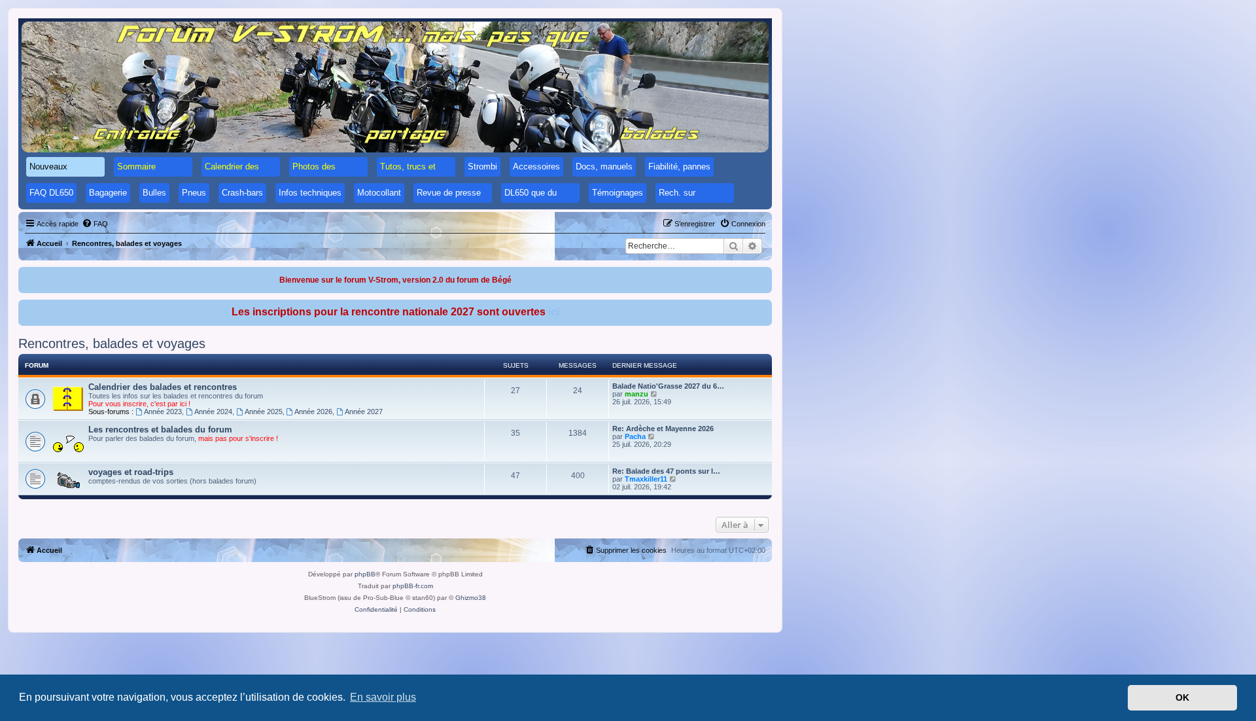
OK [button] (1182, 697)
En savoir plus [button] (383, 697)
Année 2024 (213, 411)
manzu (636, 394)
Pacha (635, 436)
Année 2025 (264, 411)
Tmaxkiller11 (646, 479)
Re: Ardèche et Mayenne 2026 (663, 428)
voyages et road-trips (130, 472)
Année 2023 (163, 411)
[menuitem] (95, 224)
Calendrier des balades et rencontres (162, 387)
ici (553, 311)
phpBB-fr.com (412, 585)
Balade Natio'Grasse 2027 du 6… (668, 386)
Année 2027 (364, 411)
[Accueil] (395, 87)
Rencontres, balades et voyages (111, 343)
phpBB (365, 574)
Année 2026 (313, 411)
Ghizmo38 (470, 597)
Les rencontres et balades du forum (160, 429)
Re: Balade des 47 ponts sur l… (666, 471)
